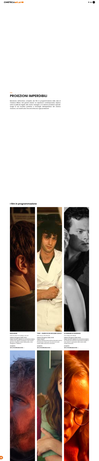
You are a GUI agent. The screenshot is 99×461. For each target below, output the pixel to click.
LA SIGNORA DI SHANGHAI (72, 333)
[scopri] (22, 269)
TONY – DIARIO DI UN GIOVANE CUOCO (49, 333)
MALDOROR (13, 333)
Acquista (12, 346)
